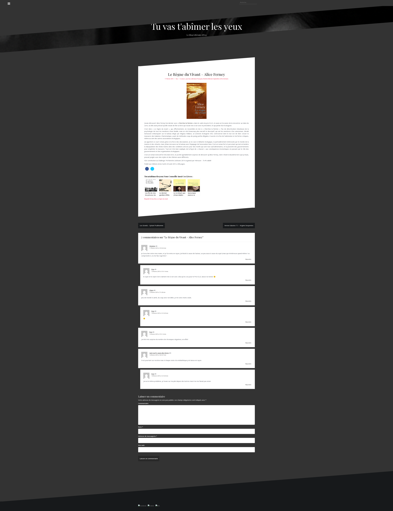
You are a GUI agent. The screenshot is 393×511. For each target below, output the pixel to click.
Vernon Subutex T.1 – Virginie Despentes (238, 225)
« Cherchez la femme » (186, 123)
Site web (141, 445)
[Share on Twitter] (152, 170)
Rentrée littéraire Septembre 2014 (213, 79)
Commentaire (143, 403)
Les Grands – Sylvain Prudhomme (151, 225)
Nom (140, 427)
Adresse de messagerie (147, 436)
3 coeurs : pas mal (185, 79)
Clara (151, 290)
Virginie (152, 246)
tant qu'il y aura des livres (159, 353)
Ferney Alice (153, 199)
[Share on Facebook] (147, 170)
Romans (226, 79)
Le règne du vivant (162, 199)
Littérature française (197, 79)
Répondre (248, 259)
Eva (177, 79)
